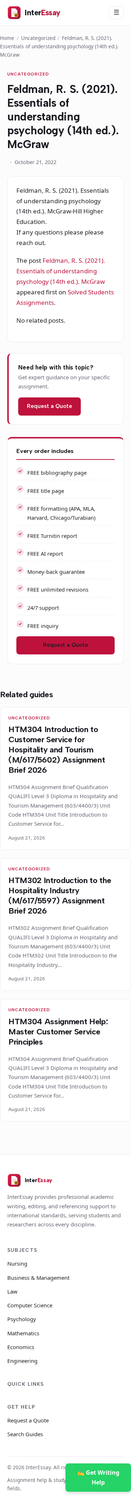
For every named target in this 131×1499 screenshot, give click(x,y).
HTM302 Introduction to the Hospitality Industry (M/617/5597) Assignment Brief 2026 (59, 895)
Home (7, 37)
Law (12, 1291)
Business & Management (38, 1277)
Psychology (21, 1319)
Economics (20, 1347)
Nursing (17, 1263)
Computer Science (29, 1305)
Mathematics (23, 1333)
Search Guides (25, 1434)
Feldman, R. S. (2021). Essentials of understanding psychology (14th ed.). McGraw (60, 271)
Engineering (22, 1360)
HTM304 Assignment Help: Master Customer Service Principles (58, 1032)
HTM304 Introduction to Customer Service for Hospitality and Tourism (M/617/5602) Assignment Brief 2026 (56, 749)
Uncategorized (38, 37)
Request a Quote (49, 406)
